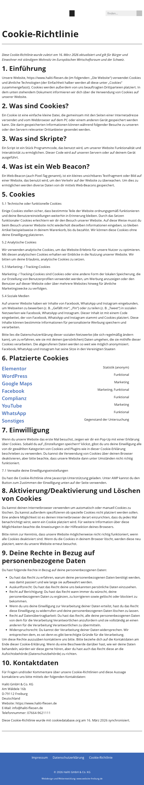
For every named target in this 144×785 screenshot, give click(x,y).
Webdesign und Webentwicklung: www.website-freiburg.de (72, 778)
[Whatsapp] (78, 24)
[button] (72, 13)
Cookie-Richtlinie (100, 757)
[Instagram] (65, 24)
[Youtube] (72, 24)
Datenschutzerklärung (68, 757)
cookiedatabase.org (66, 720)
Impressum (40, 757)
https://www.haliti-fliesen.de (47, 78)
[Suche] (139, 13)
